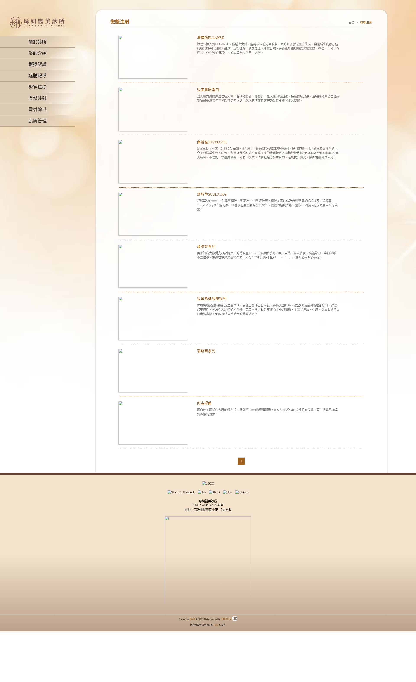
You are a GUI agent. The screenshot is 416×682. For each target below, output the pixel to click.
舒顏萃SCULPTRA (211, 194)
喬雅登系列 (206, 247)
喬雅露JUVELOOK (212, 142)
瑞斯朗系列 (206, 351)
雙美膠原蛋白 (208, 90)
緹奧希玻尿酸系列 (211, 299)
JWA (192, 619)
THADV (226, 619)
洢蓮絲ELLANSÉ (210, 38)
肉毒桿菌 (204, 403)
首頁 (351, 22)
